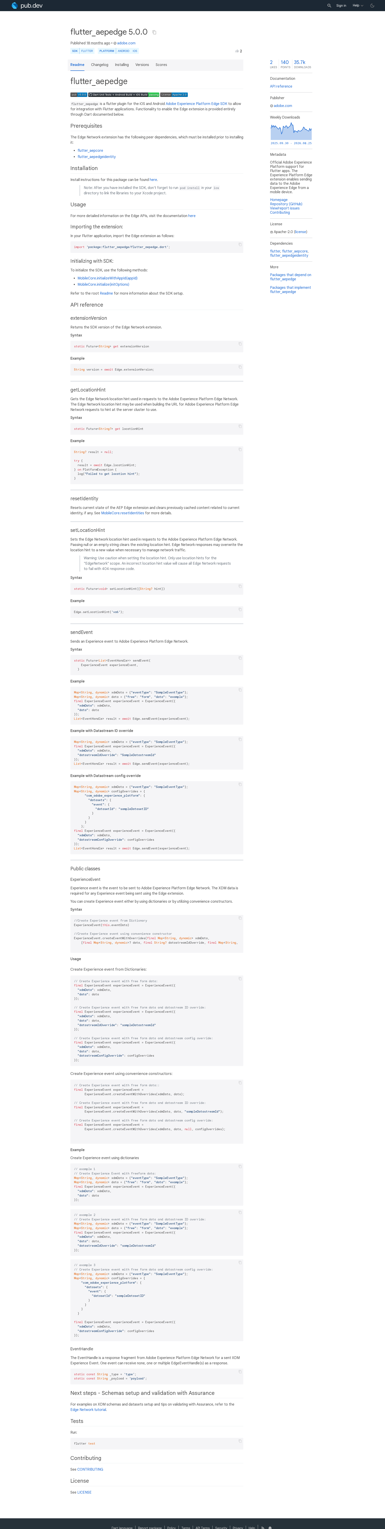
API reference (281, 86)
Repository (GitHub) (286, 204)
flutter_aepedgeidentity (97, 157)
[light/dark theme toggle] (372, 5)
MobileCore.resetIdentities (122, 513)
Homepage (279, 200)
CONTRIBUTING (90, 1469)
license (300, 232)
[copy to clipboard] (240, 244)
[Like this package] (237, 51)
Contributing (280, 212)
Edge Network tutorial (88, 1410)
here (153, 180)
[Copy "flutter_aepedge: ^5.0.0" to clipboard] (154, 32)
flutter (275, 251)
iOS (135, 51)
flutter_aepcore (90, 150)
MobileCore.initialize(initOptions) (103, 284)
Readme (106, 293)
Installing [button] (122, 65)
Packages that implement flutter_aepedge (290, 289)
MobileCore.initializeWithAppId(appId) (107, 278)
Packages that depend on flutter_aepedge (290, 277)
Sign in (341, 6)
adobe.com (126, 43)
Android (123, 51)
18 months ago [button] (98, 43)
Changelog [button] (99, 65)
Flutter (87, 51)
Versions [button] (142, 65)
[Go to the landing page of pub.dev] (27, 5)
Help (356, 5)
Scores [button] (161, 65)
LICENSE (84, 1492)
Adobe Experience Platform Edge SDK (196, 104)
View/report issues (285, 208)
